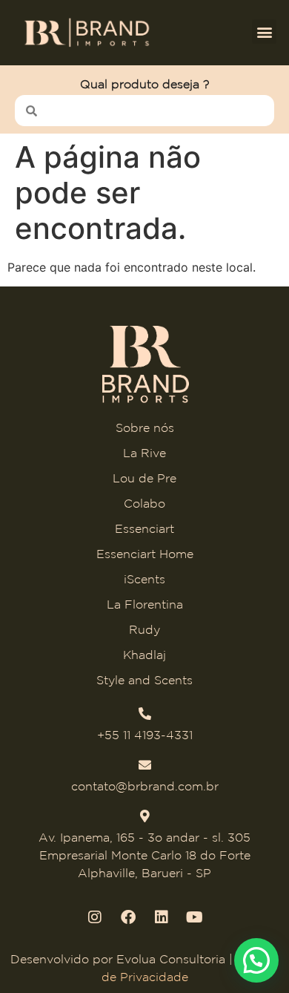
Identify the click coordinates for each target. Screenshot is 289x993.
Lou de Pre (144, 478)
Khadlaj (144, 654)
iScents (144, 579)
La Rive (144, 452)
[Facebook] (128, 917)
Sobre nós (145, 427)
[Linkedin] (161, 917)
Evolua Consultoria (170, 959)
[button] (264, 31)
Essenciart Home (144, 553)
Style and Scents (144, 679)
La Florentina (145, 604)
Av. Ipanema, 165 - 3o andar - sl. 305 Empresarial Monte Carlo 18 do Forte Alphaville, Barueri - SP (144, 854)
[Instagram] (95, 917)
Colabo (144, 503)
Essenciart (144, 528)
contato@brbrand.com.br (145, 786)
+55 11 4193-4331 (145, 734)
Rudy (144, 629)
